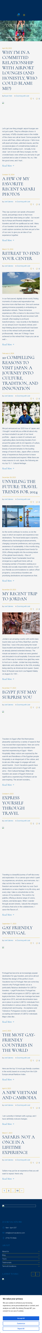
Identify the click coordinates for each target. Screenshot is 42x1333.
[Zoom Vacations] (21, 2)
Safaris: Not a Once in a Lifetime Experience (18, 1137)
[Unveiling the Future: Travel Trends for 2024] (21, 508)
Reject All (21, 1329)
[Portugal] (21, 1284)
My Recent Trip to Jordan (19, 588)
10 (17, 1183)
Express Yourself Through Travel (13, 797)
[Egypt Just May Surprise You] (21, 714)
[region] (21, 1314)
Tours (4, 1251)
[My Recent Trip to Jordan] (21, 615)
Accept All (21, 1318)
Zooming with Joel (22, 88)
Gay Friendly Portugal (17, 922)
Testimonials (6, 1255)
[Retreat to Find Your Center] (21, 275)
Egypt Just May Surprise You (19, 687)
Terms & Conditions (9, 1258)
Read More (7, 157)
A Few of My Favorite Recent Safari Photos (18, 178)
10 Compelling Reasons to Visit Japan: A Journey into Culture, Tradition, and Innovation (20, 365)
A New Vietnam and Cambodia (19, 1087)
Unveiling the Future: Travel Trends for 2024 (20, 479)
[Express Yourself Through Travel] (15, 840)
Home (8, 30)
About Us (5, 1244)
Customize (21, 1323)
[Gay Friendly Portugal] (21, 949)
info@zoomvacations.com (15, 1225)
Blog (14, 30)
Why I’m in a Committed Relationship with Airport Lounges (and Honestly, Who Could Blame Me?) (19, 62)
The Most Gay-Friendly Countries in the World (18, 1034)
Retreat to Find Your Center (21, 248)
